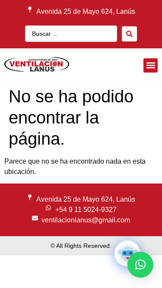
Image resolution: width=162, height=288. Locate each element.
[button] (150, 65)
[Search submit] (129, 34)
